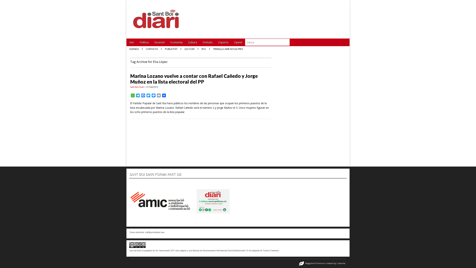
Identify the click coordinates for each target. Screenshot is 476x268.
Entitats (208, 42)
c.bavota (341, 263)
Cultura (192, 42)
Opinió (238, 42)
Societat (159, 42)
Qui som (189, 49)
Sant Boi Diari (137, 87)
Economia (176, 42)
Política (144, 42)
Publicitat (171, 49)
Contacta (152, 49)
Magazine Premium (315, 263)
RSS (204, 49)
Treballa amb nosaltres (228, 49)
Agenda (134, 49)
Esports (223, 42)
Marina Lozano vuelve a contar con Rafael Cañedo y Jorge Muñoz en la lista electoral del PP (194, 79)
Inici (131, 42)
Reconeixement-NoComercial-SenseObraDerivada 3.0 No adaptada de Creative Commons (240, 250)
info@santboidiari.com (154, 232)
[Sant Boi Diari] (158, 16)
